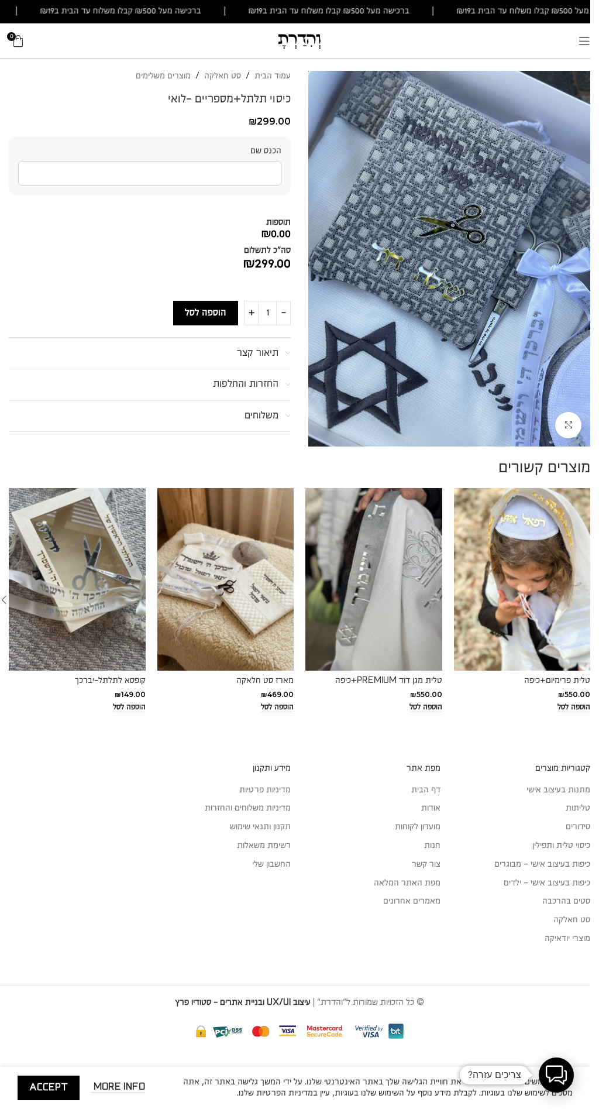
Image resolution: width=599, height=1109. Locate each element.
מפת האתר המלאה (407, 883)
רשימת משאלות (264, 845)
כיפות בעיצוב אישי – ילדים (547, 883)
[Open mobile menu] (584, 41)
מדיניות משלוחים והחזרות (248, 808)
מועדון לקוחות (417, 827)
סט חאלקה (222, 76)
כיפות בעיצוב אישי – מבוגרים (542, 864)
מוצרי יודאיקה (567, 938)
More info (118, 1087)
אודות (430, 808)
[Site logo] (299, 40)
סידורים (578, 827)
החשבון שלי (271, 864)
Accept (48, 1088)
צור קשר (426, 864)
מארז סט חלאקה (265, 680)
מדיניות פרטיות (265, 790)
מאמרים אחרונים (411, 901)
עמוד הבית (272, 76)
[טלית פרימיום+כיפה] (522, 579)
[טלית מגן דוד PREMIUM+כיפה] (373, 579)
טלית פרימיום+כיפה (557, 680)
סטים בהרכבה (566, 901)
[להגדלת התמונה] (568, 425)
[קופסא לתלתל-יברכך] (77, 579)
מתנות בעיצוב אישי (558, 790)
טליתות (578, 808)
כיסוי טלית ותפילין (561, 845)
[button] (578, 258)
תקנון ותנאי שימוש (260, 827)
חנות (432, 845)
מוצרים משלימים (163, 76)
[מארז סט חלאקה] (225, 579)
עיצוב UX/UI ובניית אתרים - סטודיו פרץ (243, 1002)
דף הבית (425, 790)
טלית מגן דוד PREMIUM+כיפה (388, 680)
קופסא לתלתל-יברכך (110, 680)
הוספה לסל (205, 313)
